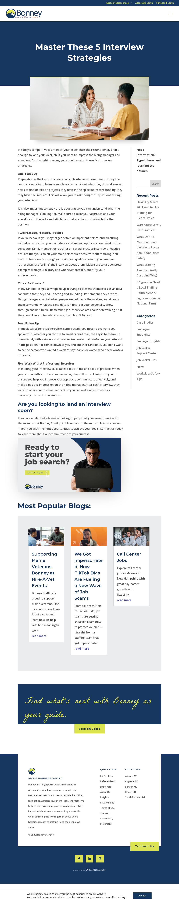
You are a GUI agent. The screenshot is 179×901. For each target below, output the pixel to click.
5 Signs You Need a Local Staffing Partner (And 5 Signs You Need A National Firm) (148, 293)
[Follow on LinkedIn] (89, 858)
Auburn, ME (131, 776)
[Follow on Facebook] (79, 858)
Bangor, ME (131, 786)
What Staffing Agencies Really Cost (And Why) (147, 270)
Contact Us (144, 846)
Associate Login (144, 3)
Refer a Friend (107, 781)
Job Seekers (106, 776)
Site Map (104, 813)
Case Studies (145, 322)
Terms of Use (107, 807)
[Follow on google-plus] (100, 858)
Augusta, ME (131, 781)
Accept (142, 895)
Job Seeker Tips (147, 360)
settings (122, 897)
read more (39, 636)
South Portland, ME (135, 797)
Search (155, 183)
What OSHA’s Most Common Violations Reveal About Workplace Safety (148, 247)
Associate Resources (117, 3)
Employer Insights (148, 341)
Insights (104, 797)
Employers (105, 786)
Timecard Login (165, 3)
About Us (105, 791)
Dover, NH (130, 791)
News (140, 367)
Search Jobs (89, 728)
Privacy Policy (107, 802)
